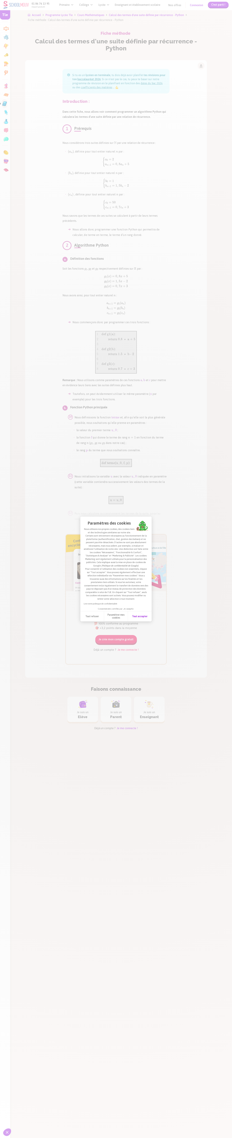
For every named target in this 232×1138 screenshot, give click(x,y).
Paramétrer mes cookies (116, 616)
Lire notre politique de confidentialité (100, 604)
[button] (7, 1132)
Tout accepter (139, 616)
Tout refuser (92, 616)
